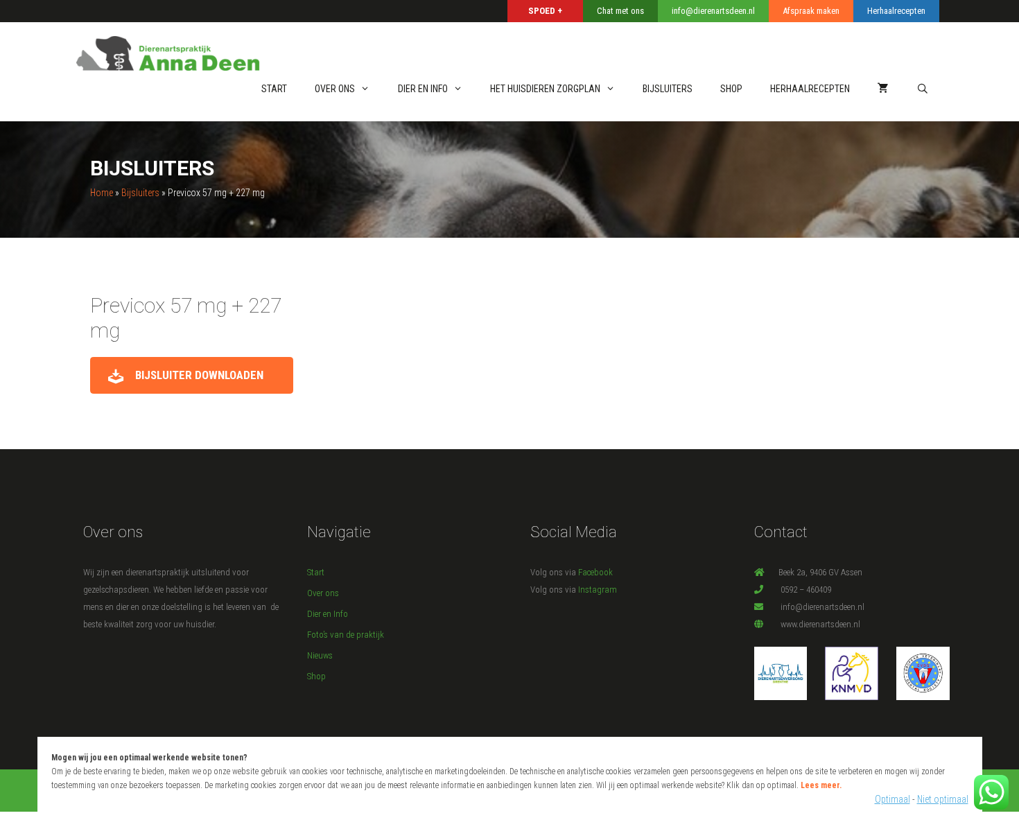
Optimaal (892, 799)
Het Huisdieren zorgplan (545, 88)
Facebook (595, 572)
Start (274, 88)
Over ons (335, 88)
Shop (316, 676)
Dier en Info (423, 88)
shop (731, 88)
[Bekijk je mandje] (883, 89)
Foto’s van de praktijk (345, 634)
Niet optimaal (942, 799)
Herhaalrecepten (810, 88)
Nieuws (320, 655)
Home (101, 192)
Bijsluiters (668, 88)
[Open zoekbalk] (923, 89)
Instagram (597, 589)
